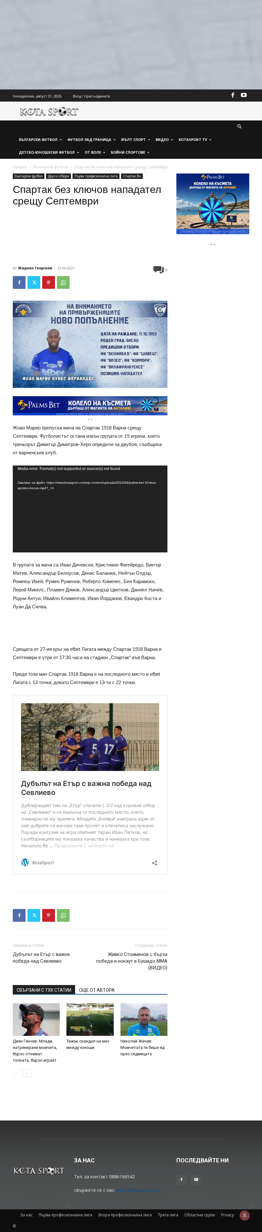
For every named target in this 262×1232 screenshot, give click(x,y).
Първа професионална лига (96, 176)
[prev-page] (17, 1073)
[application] (90, 509)
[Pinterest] (48, 282)
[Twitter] (33, 282)
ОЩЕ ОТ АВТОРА (97, 990)
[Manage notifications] (245, 1215)
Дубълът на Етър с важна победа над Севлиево (41, 957)
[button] (239, 127)
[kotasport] (49, 111)
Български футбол (50, 167)
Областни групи (199, 1215)
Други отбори (58, 176)
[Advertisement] (131, 44)
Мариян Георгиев (35, 268)
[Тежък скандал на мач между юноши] (89, 1019)
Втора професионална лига (125, 1215)
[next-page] (27, 1073)
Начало (20, 167)
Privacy (227, 1215)
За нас (26, 1215)
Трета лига (168, 1215)
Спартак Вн (132, 176)
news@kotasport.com (139, 1190)
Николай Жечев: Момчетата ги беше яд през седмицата (142, 1047)
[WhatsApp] (63, 282)
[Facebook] (232, 95)
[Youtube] (243, 95)
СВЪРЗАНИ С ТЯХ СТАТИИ (44, 990)
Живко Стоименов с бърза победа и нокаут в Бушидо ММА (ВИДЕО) (131, 961)
